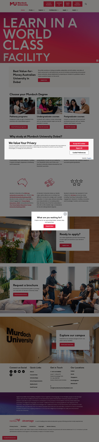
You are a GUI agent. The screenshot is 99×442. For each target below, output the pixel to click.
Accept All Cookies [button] (79, 144)
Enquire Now (49, 226)
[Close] (65, 214)
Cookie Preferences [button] (79, 153)
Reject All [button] (79, 148)
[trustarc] (89, 158)
